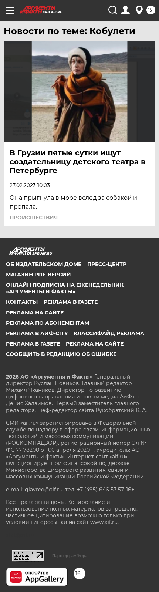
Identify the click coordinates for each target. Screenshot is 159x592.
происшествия (34, 217)
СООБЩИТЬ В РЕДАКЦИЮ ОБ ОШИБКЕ (61, 354)
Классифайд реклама (109, 333)
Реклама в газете (71, 302)
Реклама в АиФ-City (37, 333)
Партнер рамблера (69, 556)
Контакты (22, 302)
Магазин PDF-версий (38, 274)
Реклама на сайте (35, 312)
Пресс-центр (106, 264)
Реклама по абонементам (47, 323)
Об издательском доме (43, 264)
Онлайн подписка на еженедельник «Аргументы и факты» (65, 288)
